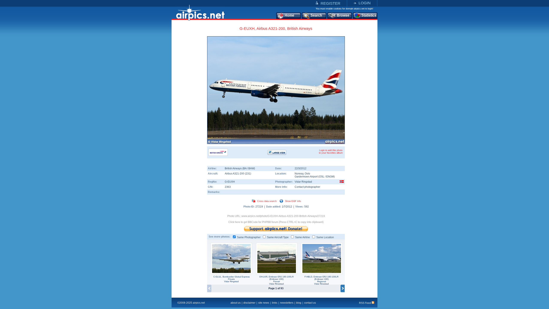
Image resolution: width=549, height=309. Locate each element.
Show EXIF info (293, 201)
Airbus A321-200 (235, 173)
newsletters (286, 302)
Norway (299, 173)
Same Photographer (248, 237)
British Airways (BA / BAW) (240, 168)
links (274, 302)
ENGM (330, 176)
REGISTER (330, 3)
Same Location (325, 237)
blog (298, 302)
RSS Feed (365, 302)
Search (316, 15)
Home (289, 15)
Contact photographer (307, 186)
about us (236, 302)
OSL (321, 176)
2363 (228, 186)
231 (248, 173)
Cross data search (267, 201)
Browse (343, 15)
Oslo (307, 173)
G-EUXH (230, 181)
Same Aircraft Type (277, 237)
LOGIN (365, 3)
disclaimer (249, 302)
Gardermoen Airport (306, 176)
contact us (310, 302)
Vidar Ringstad (303, 181)
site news (263, 302)
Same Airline (302, 237)
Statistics (368, 15)
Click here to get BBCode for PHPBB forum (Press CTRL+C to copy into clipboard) (276, 222)
